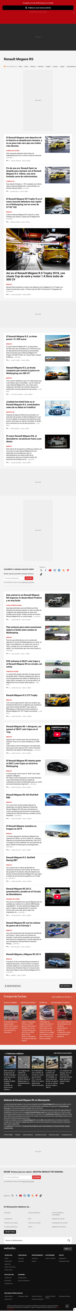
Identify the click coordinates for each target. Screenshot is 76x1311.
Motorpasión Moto (64, 1261)
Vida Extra (21, 1261)
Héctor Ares (15, 947)
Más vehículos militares (62, 1053)
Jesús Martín (15, 428)
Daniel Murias (16, 160)
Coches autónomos (11, 1227)
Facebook (45, 570)
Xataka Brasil (8, 1299)
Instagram (54, 570)
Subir (66, 1248)
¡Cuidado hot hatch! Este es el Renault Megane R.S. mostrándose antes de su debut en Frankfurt (23, 405)
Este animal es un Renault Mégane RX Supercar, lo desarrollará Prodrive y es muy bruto (24, 598)
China (26, 66)
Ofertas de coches (28, 1003)
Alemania (40, 66)
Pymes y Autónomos (24, 1280)
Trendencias (7, 1278)
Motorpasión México (64, 1296)
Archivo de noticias (13, 986)
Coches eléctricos (28, 1135)
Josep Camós (15, 360)
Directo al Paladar (50, 1258)
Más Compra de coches (61, 997)
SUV (29, 1219)
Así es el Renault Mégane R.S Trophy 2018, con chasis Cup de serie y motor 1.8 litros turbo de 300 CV (35, 276)
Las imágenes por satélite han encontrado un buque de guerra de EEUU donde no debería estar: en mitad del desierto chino (24, 1078)
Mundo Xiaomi (8, 1270)
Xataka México (8, 1296)
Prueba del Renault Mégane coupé (32, 1126)
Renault (9, 212)
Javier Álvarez (16, 294)
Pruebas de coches (13, 899)
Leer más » (9, 157)
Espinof (34, 1261)
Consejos (43, 1003)
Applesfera (7, 1264)
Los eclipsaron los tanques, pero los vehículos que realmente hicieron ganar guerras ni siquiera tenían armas (66, 1077)
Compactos (10, 181)
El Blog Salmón (22, 1278)
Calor (20, 66)
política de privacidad (28, 582)
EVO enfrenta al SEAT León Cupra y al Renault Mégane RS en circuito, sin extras (24, 664)
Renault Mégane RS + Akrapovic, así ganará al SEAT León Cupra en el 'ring (23, 729)
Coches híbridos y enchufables (58, 1214)
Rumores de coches (40, 1135)
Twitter (41, 570)
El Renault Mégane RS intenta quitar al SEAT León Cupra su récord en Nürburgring (23, 763)
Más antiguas (66, 986)
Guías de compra (10, 1003)
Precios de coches (54, 1135)
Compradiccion (8, 1283)
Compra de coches (12, 150)
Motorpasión (62, 1258)
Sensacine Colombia (37, 1299)
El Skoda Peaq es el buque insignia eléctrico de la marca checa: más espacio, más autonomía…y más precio (11, 1027)
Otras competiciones (13, 605)
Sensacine (35, 1258)
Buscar (69, 1240)
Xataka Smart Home (10, 1267)
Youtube (50, 570)
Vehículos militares (15, 1053)
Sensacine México (37, 1296)
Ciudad (62, 66)
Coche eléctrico (71, 66)
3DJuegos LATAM (23, 1296)
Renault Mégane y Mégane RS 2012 (23, 954)
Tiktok (41, 574)
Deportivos (10, 412)
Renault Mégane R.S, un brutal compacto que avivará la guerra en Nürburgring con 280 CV (22, 370)
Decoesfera (7, 1280)
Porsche (33, 66)
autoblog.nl (10, 1126)
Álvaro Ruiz (14, 191)
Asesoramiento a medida (60, 1003)
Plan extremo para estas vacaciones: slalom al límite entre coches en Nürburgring (24, 630)
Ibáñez (13, 975)
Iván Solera (15, 654)
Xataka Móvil (8, 1261)
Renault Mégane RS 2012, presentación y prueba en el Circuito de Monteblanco (23, 892)
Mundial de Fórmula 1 (59, 1227)
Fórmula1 (17, 1135)
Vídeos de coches (12, 671)
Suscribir (29, 578)
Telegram (59, 570)
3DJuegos (21, 1258)
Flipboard (68, 570)
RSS (63, 570)
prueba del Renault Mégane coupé (34, 1112)
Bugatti (48, 66)
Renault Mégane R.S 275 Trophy (21, 695)
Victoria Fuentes (17, 394)
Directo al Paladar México (50, 1297)
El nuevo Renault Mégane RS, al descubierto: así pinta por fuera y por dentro (24, 439)
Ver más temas (10, 1232)
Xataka (6, 1258)
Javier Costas (16, 688)
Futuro (30, 1227)
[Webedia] (10, 1248)
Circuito (55, 66)
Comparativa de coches (68, 1135)
